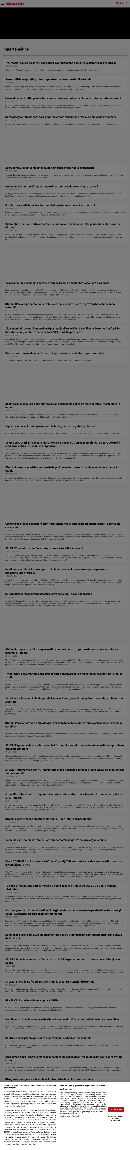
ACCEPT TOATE (116, 1110)
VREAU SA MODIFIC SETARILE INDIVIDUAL (115, 1118)
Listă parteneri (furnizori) (69, 1116)
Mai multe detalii (18, 1106)
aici (35, 1129)
